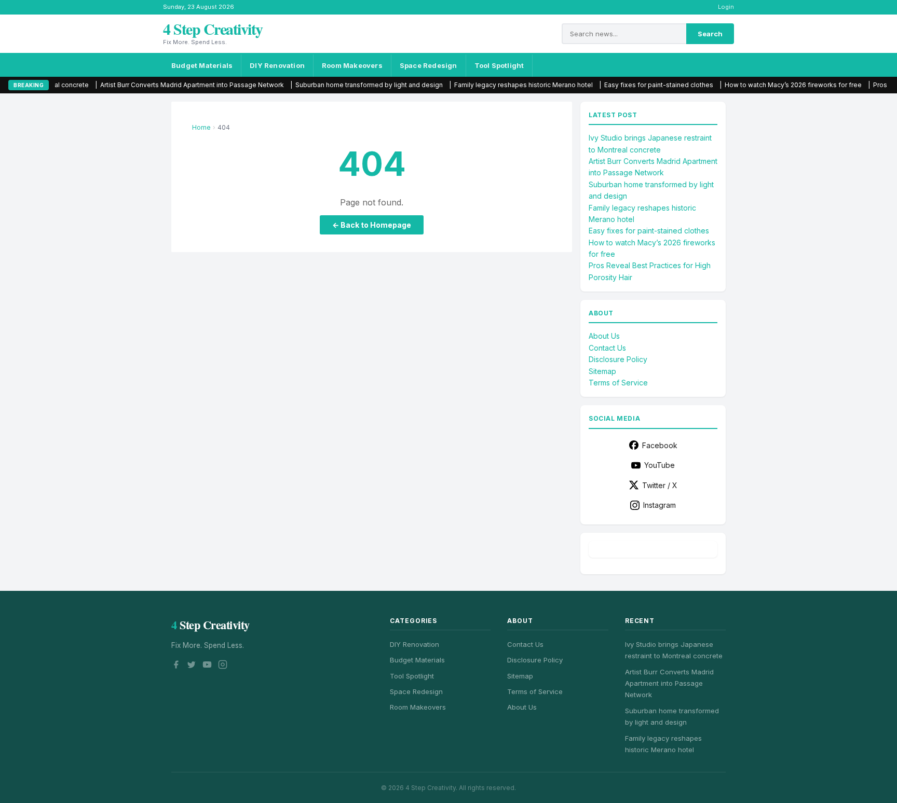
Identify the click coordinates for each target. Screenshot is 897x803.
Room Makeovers (352, 65)
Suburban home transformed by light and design (333, 85)
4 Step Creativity (213, 28)
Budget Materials (202, 65)
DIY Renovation (277, 65)
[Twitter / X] (191, 666)
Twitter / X (659, 485)
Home (201, 127)
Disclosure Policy (618, 359)
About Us (604, 335)
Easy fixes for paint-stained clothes (622, 85)
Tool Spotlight (499, 65)
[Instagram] (222, 666)
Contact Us (607, 347)
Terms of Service (618, 382)
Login (726, 6)
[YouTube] (207, 666)
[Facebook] (176, 666)
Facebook (659, 445)
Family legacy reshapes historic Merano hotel (487, 85)
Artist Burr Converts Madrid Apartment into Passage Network (156, 85)
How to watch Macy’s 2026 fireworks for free (757, 85)
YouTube (659, 465)
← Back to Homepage (371, 224)
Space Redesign (428, 65)
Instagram (659, 505)
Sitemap (602, 371)
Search (710, 34)
